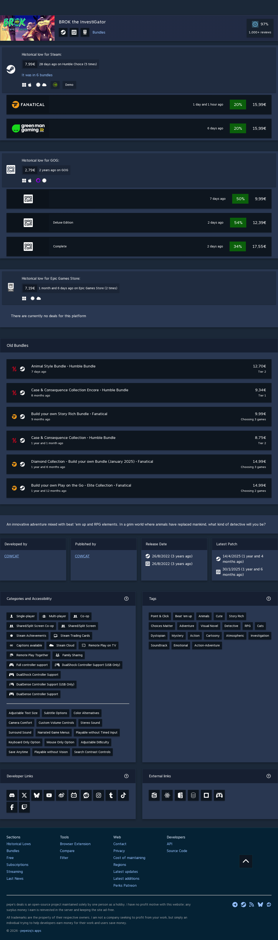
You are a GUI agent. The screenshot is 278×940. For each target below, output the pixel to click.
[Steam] (243, 904)
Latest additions (126, 879)
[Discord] (12, 795)
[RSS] (252, 904)
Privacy (119, 851)
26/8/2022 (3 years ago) (172, 556)
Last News (15, 879)
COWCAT (11, 556)
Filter (64, 858)
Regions (119, 865)
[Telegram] (235, 904)
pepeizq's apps (30, 930)
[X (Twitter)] (24, 795)
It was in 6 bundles (37, 75)
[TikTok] (123, 795)
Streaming (15, 872)
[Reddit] (86, 795)
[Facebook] (12, 807)
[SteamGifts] (206, 795)
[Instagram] (98, 795)
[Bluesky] (36, 795)
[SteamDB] (154, 795)
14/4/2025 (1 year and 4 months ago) (243, 559)
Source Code (177, 851)
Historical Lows (19, 844)
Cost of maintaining (129, 858)
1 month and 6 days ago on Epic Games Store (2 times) (78, 288)
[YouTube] (49, 795)
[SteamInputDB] (219, 795)
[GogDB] (193, 795)
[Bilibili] (73, 795)
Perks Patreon (125, 885)
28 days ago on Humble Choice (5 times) (68, 64)
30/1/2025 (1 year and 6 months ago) (243, 572)
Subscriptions (17, 865)
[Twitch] (24, 807)
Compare (67, 851)
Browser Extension (75, 844)
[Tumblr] (111, 795)
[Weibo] (61, 795)
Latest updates (125, 872)
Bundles (99, 32)
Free (10, 858)
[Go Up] (246, 861)
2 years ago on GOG (53, 170)
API (169, 844)
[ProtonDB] (167, 795)
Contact (119, 844)
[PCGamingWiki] (180, 795)
